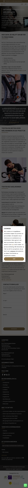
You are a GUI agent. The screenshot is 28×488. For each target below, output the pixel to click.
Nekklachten (6, 392)
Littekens (5, 389)
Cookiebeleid (6, 437)
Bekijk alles (5, 403)
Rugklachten (6, 396)
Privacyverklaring (7, 435)
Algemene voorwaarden (9, 433)
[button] (25, 4)
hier (13, 244)
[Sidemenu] (22, 4)
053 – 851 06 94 (7, 279)
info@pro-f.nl (21, 70)
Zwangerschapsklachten (9, 401)
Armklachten (6, 382)
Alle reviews (5, 452)
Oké (14, 259)
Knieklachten (6, 387)
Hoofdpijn (5, 385)
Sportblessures (6, 399)
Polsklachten (6, 394)
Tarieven (5, 430)
